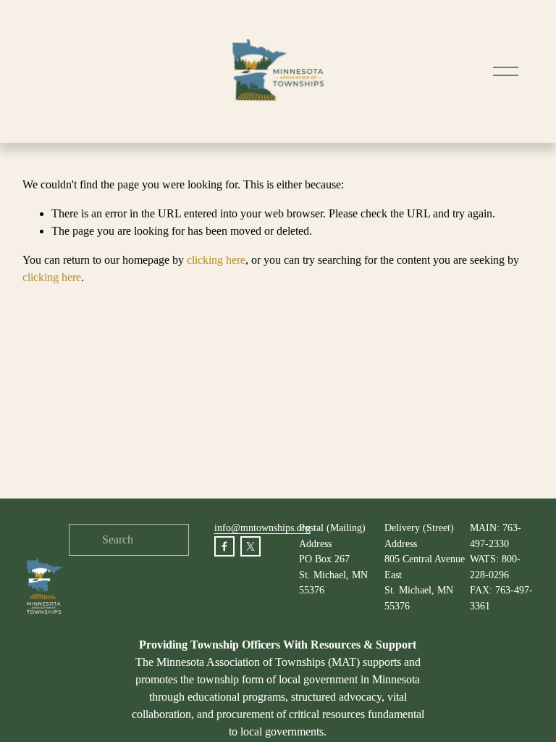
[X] (250, 546)
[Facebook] (224, 546)
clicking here (216, 260)
